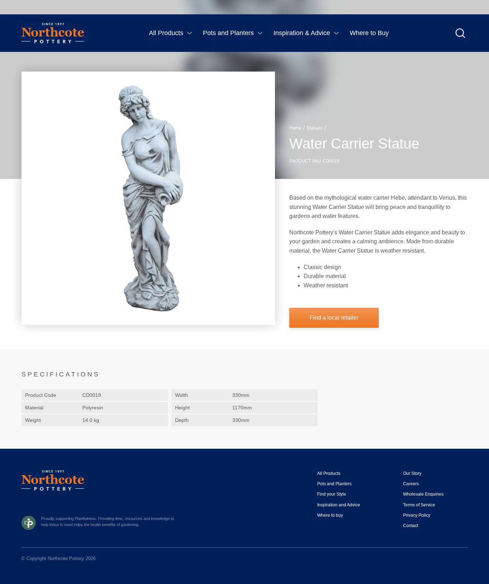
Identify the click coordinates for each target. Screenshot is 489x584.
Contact (410, 525)
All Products (166, 32)
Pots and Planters (228, 32)
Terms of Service (419, 504)
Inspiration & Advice (301, 32)
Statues (314, 128)
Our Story (412, 473)
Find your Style (331, 494)
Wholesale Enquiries (423, 494)
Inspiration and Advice (338, 504)
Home (295, 128)
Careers (411, 483)
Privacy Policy (416, 515)
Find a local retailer (334, 318)
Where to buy (330, 515)
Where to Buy (369, 32)
